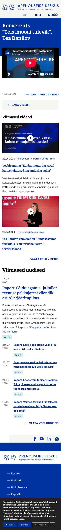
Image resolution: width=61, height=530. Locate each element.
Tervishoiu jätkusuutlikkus (31, 232)
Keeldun (24, 525)
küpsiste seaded (16, 519)
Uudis (7, 337)
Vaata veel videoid (44, 94)
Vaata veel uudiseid (44, 423)
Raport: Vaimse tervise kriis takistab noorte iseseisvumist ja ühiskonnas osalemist (35, 406)
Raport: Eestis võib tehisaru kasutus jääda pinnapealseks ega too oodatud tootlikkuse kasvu (35, 384)
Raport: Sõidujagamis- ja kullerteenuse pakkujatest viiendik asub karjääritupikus (30, 293)
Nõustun (9, 525)
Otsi (38, 14)
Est (25, 14)
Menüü (53, 14)
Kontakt (15, 473)
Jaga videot (21, 104)
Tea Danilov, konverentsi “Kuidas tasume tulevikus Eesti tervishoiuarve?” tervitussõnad (29, 244)
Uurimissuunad (19, 487)
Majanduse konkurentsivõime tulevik (36, 158)
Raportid (16, 494)
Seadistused (40, 525)
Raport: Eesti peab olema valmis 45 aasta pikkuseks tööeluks (34, 347)
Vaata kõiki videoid (44, 259)
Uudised (16, 480)
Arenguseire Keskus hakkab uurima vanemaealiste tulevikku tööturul (35, 364)
